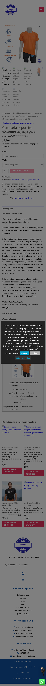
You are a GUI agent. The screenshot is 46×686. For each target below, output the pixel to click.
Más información (23, 358)
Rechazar (35, 353)
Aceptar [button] (24, 353)
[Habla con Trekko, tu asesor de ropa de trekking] (42, 671)
